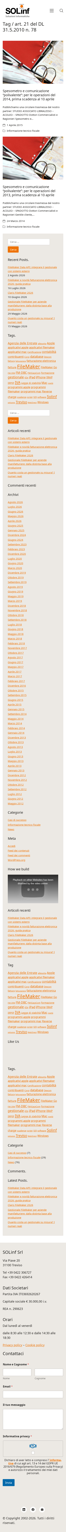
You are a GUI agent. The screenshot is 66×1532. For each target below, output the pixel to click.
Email (8, 1386)
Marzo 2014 (15, 723)
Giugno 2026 (15, 511)
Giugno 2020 (15, 563)
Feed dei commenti (19, 855)
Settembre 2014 (17, 714)
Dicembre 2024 (17, 535)
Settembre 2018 (17, 619)
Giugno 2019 (15, 591)
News (11, 829)
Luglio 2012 (15, 794)
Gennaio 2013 (16, 770)
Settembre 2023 (17, 544)
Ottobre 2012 (16, 784)
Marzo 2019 (15, 601)
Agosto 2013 (15, 747)
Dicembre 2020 (17, 553)
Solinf (52, 396)
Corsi (26, 356)
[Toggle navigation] (51, 10)
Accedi (11, 846)
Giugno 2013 (15, 756)
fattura (11, 361)
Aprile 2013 (14, 765)
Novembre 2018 (17, 610)
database (36, 356)
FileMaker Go (49, 367)
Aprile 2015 (14, 704)
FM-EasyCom (34, 373)
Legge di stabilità (31, 383)
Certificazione (34, 352)
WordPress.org (16, 860)
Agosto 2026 (15, 502)
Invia (8, 1483)
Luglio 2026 (15, 506)
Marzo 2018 (15, 638)
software (41, 397)
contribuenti (16, 357)
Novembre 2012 (17, 779)
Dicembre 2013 (17, 737)
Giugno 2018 (15, 629)
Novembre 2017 (17, 648)
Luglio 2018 (15, 624)
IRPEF (11, 383)
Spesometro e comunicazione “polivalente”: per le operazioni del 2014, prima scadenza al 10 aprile (29, 95)
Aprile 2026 (14, 521)
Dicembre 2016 (17, 685)
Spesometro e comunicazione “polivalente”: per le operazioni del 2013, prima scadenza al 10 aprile (29, 190)
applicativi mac (17, 352)
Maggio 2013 (16, 761)
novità (50, 383)
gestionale (16, 377)
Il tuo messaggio (14, 1404)
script (30, 397)
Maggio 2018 (16, 634)
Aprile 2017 (14, 671)
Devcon (47, 356)
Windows (43, 402)
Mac (44, 383)
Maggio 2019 (16, 596)
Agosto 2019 (15, 587)
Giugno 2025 (15, 525)
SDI (35, 397)
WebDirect (32, 402)
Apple (51, 343)
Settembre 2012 (17, 789)
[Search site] (61, 10)
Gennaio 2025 (16, 530)
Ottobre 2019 (16, 577)
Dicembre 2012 (17, 775)
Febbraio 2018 (16, 643)
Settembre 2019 (17, 582)
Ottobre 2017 (16, 652)
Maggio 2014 (16, 718)
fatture (12, 367)
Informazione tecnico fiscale (23, 130)
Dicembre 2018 (17, 605)
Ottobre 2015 (16, 690)
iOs (26, 377)
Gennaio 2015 (16, 709)
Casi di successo (17, 820)
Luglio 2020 (15, 558)
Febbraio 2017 (16, 681)
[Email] (42, 1509)
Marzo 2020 (15, 568)
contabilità (49, 352)
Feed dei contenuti (18, 850)
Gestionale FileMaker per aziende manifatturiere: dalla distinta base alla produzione (30, 305)
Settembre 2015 (17, 695)
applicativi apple (18, 347)
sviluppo (11, 402)
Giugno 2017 (15, 662)
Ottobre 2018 (16, 615)
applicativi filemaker (42, 347)
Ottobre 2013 (16, 742)
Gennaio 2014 (16, 732)
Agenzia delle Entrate (22, 343)
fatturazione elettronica (41, 361)
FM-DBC (21, 373)
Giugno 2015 (15, 700)
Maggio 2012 (16, 803)
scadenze (21, 397)
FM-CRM (11, 373)
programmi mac (31, 391)
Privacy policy (12, 1345)
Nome (6, 1378)
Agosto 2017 (15, 657)
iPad (32, 377)
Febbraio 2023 (16, 549)
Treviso (21, 401)
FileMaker (28, 366)
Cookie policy (35, 1345)
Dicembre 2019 (17, 572)
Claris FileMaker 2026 (20, 292)
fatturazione (20, 361)
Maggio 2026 (16, 516)
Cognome (40, 1378)
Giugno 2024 (15, 539)
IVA (17, 382)
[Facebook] (33, 1509)
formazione (47, 372)
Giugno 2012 (15, 798)
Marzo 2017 (15, 676)
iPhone (41, 377)
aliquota (42, 343)
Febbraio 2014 (16, 728)
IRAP (49, 377)
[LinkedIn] (24, 1509)
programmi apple (19, 387)
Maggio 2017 (16, 666)
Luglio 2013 (15, 751)
